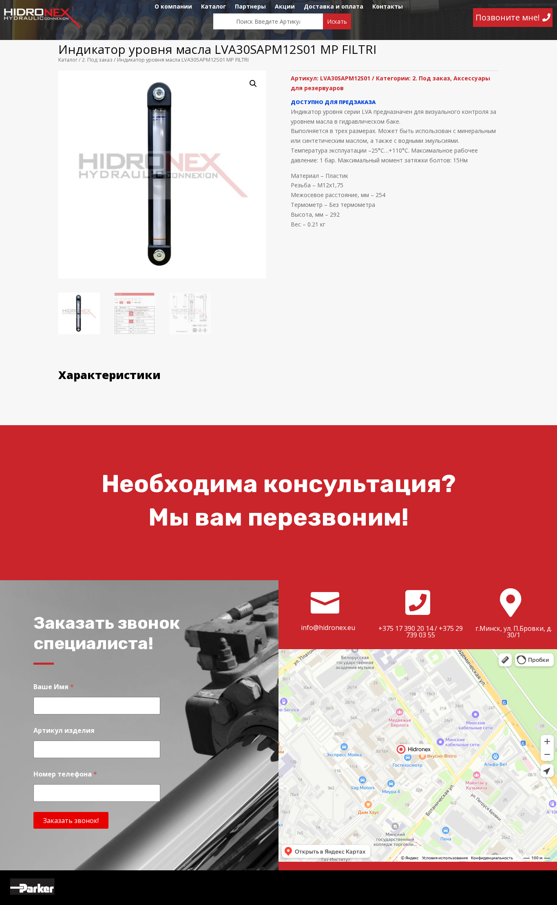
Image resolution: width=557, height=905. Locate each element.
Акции (285, 7)
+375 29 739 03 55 (434, 631)
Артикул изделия (64, 730)
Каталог (213, 7)
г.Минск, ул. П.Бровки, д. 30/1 (513, 631)
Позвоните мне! (507, 17)
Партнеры (250, 7)
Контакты (387, 7)
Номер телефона (65, 774)
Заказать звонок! (71, 820)
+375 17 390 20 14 (405, 628)
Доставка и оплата (333, 7)
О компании (173, 7)
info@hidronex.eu (328, 627)
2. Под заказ (97, 59)
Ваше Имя (53, 687)
